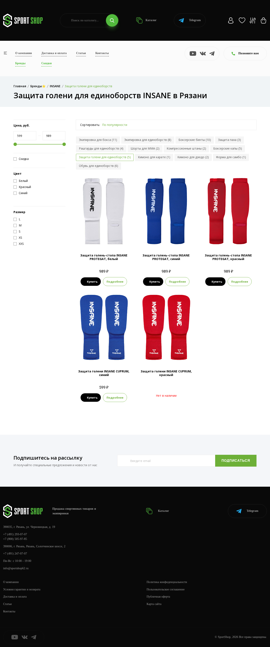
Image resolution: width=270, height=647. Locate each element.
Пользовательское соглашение (166, 589)
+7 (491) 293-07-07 (15, 534)
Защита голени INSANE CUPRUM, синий (103, 373)
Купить (92, 281)
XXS (88, 238)
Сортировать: (90, 125)
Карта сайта (154, 604)
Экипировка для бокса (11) (98, 140)
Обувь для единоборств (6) (98, 166)
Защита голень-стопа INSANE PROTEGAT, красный (228, 257)
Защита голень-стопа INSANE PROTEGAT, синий (166, 257)
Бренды (20, 63)
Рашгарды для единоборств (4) (101, 148)
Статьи (81, 53)
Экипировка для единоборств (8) (147, 140)
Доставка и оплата (54, 53)
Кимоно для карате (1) (154, 157)
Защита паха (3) (229, 140)
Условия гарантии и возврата (21, 589)
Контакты (102, 53)
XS (96, 238)
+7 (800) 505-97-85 (15, 539)
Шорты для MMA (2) (145, 148)
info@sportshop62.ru (15, 568)
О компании (23, 53)
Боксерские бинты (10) (194, 140)
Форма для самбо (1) (231, 157)
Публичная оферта (158, 596)
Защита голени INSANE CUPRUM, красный (166, 373)
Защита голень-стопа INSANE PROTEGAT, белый (103, 257)
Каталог (151, 20)
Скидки (46, 63)
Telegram (195, 20)
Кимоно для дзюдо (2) (193, 157)
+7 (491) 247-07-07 (15, 553)
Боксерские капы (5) (227, 148)
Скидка (24, 158)
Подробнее (115, 281)
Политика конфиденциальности (167, 582)
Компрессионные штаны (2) (186, 148)
